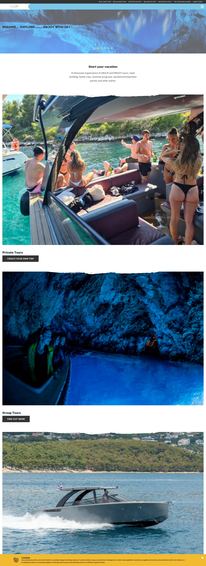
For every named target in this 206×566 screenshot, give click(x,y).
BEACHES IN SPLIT (150, 2)
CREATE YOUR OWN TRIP (20, 258)
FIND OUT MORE (16, 419)
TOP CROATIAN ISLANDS (182, 2)
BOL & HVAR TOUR (119, 2)
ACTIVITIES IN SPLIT (135, 2)
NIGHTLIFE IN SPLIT (165, 2)
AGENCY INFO (197, 2)
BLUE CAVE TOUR (105, 2)
